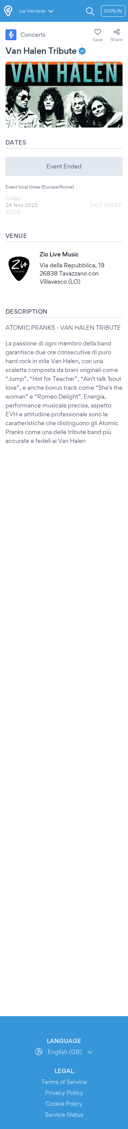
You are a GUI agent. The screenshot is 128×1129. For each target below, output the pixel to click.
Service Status (64, 1114)
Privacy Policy (64, 1092)
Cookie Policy (64, 1103)
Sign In (113, 11)
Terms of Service (64, 1081)
